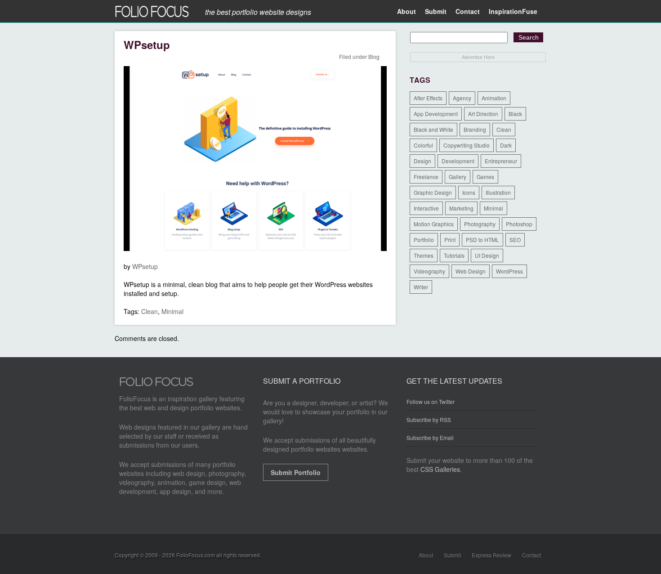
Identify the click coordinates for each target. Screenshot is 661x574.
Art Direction (483, 113)
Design (422, 161)
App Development (436, 113)
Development (458, 161)
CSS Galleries (440, 469)
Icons (468, 192)
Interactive (426, 208)
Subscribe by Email (430, 437)
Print (450, 239)
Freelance (426, 176)
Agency (462, 98)
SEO (515, 239)
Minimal (172, 311)
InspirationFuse (513, 11)
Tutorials (454, 255)
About (406, 11)
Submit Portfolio (296, 472)
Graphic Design (433, 192)
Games (485, 176)
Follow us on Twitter (430, 401)
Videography (429, 271)
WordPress (509, 271)
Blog (374, 56)
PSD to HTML (482, 239)
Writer (421, 287)
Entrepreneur (501, 161)
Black (515, 113)
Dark (506, 145)
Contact (468, 11)
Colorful (423, 145)
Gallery (457, 176)
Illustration (498, 192)
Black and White (433, 129)
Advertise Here (478, 57)
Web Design (471, 271)
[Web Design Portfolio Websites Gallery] (156, 384)
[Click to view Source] (255, 248)
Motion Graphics (434, 224)
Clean (149, 311)
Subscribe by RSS (428, 419)
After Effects (428, 98)
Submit (436, 11)
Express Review (491, 555)
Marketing (461, 208)
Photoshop (519, 224)
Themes (423, 255)
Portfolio (424, 239)
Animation (494, 98)
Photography (480, 224)
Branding (475, 129)
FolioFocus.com (195, 555)
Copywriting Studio (466, 145)
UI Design (487, 255)
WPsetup (145, 266)
